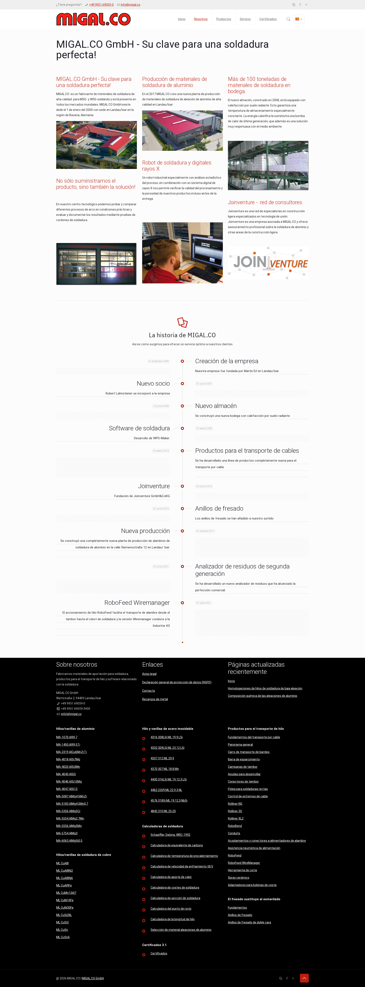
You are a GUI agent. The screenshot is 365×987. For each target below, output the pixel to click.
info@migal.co (130, 4)
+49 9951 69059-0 (101, 4)
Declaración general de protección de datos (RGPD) (176, 682)
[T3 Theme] (93, 19)
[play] (306, 5)
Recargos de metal (155, 699)
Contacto (148, 690)
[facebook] (300, 5)
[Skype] (294, 5)
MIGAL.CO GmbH (93, 978)
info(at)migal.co (71, 714)
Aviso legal (149, 674)
